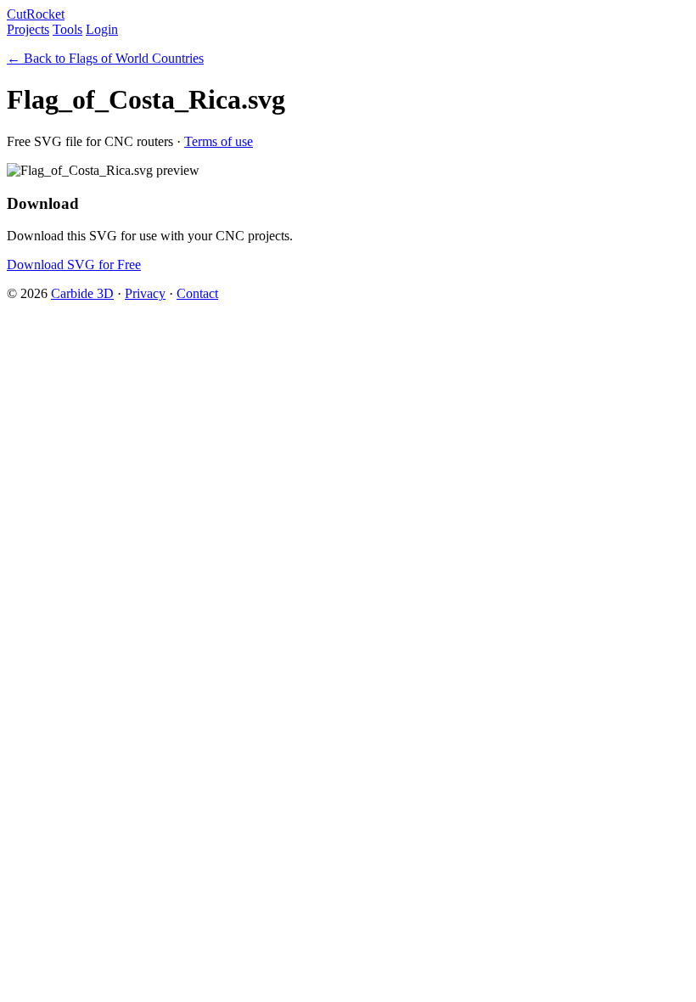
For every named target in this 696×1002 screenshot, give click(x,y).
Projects (28, 29)
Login (102, 29)
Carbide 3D (82, 293)
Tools (67, 29)
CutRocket (36, 14)
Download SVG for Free (74, 264)
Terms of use (218, 141)
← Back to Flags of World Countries (105, 58)
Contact (197, 293)
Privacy (145, 293)
